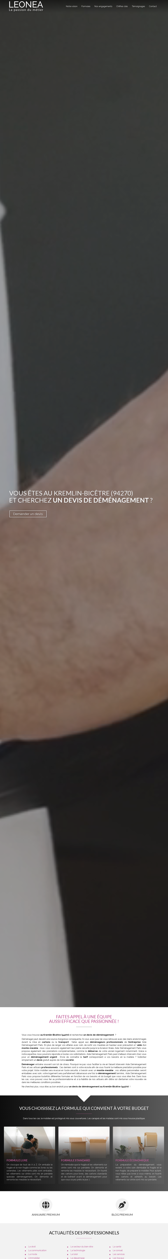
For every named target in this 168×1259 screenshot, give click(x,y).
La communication (37, 1250)
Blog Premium (122, 1214)
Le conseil (118, 1250)
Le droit (32, 1246)
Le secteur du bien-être (81, 1246)
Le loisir (74, 1254)
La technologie (77, 1250)
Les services (119, 1254)
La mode (32, 1254)
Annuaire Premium (46, 1214)
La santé (117, 1246)
